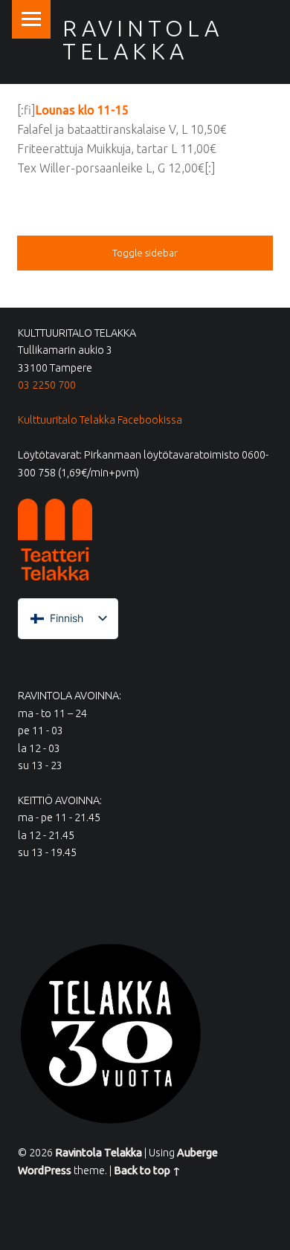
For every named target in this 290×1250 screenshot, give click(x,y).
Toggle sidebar (145, 252)
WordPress (44, 1170)
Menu (31, 19)
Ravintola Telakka (142, 39)
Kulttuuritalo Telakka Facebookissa (100, 420)
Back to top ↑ (147, 1170)
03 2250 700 (47, 385)
